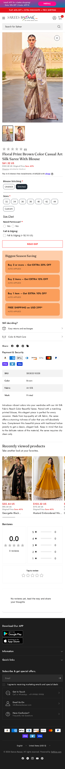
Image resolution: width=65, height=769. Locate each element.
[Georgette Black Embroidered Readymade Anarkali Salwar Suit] (17, 478)
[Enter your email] (60, 678)
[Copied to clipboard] (27, 346)
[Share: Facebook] (12, 346)
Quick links (8, 660)
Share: (5, 346)
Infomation (8, 651)
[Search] (59, 26)
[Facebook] (22, 758)
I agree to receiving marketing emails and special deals (32, 684)
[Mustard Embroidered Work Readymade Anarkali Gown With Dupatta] (48, 478)
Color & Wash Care (17, 336)
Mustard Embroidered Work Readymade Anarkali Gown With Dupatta (47, 513)
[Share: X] (18, 346)
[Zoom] (57, 38)
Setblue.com (56, 751)
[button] (45, 532)
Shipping (5, 169)
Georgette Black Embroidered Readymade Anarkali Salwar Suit (15, 513)
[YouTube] (37, 758)
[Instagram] (32, 758)
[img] (12, 149)
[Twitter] (27, 758)
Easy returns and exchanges (20, 328)
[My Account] (54, 18)
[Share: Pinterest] (23, 346)
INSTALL (47, 3)
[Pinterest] (42, 758)
